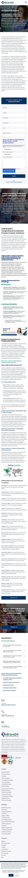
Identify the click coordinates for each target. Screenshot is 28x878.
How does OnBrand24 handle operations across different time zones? (12, 667)
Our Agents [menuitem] (3, 845)
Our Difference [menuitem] (4, 849)
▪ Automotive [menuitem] (4, 809)
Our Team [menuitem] (3, 855)
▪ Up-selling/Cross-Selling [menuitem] (7, 780)
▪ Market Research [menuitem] (5, 798)
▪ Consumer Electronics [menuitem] (6, 811)
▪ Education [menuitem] (3, 813)
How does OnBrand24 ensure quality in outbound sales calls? (12, 651)
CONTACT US (13, 597)
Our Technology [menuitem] (4, 853)
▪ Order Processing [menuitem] (5, 778)
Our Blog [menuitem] (3, 847)
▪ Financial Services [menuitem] (5, 817)
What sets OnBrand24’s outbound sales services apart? (12, 645)
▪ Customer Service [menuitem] (5, 774)
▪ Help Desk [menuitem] (3, 776)
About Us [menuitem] (3, 841)
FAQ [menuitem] (2, 857)
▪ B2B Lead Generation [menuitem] (6, 800)
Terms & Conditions (17, 182)
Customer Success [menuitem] (5, 843)
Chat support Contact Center (9, 687)
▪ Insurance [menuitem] (3, 825)
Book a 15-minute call (7, 716)
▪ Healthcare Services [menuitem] (6, 823)
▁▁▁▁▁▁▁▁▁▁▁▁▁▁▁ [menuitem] (7, 788)
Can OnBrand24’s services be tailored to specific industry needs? (12, 656)
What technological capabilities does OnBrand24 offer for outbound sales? (12, 662)
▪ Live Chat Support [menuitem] (5, 782)
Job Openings (5, 727)
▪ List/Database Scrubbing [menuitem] (7, 796)
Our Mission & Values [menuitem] (6, 851)
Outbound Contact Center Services (11, 682)
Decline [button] (16, 875)
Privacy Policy (18, 868)
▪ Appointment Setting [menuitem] (6, 792)
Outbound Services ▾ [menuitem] (6, 790)
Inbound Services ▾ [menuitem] (5, 772)
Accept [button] (11, 875)
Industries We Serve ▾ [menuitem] (6, 807)
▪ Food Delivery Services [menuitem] (6, 819)
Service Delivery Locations (9, 690)
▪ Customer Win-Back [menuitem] (6, 794)
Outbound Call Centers (8, 685)
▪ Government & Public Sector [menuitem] (8, 821)
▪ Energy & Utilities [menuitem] (5, 815)
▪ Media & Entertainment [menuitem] (6, 827)
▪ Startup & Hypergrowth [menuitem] (6, 829)
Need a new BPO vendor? (8, 705)
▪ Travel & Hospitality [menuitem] (6, 833)
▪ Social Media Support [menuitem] (6, 784)
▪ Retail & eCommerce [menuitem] (6, 831)
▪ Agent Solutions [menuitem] (5, 786)
